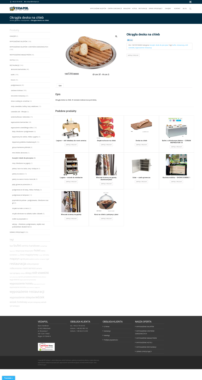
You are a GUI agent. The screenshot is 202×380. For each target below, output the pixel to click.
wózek (39, 297)
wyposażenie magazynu (33, 287)
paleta (27, 259)
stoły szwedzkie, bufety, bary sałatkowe (24, 106)
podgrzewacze (16, 85)
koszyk (40, 255)
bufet (174, 45)
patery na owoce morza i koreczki (23, 179)
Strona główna (15, 20)
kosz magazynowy (29, 254)
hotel (37, 250)
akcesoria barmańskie (18, 69)
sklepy (28, 272)
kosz (18, 255)
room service (29, 268)
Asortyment (25, 20)
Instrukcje (107, 331)
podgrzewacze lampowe (20, 195)
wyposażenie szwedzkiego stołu (22, 128)
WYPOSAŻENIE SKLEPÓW (98, 8)
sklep (23, 273)
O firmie (106, 327)
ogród (22, 259)
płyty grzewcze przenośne (21, 184)
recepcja (42, 259)
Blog (185, 8)
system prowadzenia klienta (28, 277)
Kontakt (177, 8)
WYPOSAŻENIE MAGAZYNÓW (146, 338)
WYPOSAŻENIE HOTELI (144, 342)
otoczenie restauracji (18, 96)
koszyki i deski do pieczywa (159, 45)
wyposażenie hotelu (21, 283)
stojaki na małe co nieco (20, 208)
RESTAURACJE (143, 8)
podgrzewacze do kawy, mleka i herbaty (25, 190)
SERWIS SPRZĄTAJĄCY (155, 8)
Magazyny (127, 8)
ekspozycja (20, 251)
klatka (43, 251)
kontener (13, 255)
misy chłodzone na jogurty (21, 163)
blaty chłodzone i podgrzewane (22, 131)
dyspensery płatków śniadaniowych (24, 142)
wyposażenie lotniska (18, 287)
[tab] (60, 85)
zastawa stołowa (17, 90)
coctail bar (43, 246)
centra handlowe (30, 245)
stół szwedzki (40, 273)
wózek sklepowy (34, 302)
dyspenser (12, 251)
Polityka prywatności (111, 340)
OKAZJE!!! (168, 8)
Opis (60, 86)
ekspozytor (29, 251)
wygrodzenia (14, 279)
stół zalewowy (14, 277)
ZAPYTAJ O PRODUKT (133, 55)
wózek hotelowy (18, 302)
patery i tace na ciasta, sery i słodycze (25, 169)
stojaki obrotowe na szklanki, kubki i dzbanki (27, 214)
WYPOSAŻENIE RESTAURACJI (146, 347)
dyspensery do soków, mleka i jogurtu (25, 137)
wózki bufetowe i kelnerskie (20, 117)
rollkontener (16, 268)
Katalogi (107, 335)
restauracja (180, 45)
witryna (43, 277)
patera (32, 259)
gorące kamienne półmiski (21, 147)
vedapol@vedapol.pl (32, 2)
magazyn (15, 258)
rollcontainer (32, 264)
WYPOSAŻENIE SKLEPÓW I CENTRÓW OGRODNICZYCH (29, 47)
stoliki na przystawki (19, 219)
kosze (13, 80)
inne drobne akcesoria (19, 153)
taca (39, 277)
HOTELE (134, 8)
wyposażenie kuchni (39, 284)
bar (11, 245)
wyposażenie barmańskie (19, 122)
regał (47, 259)
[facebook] (190, 2)
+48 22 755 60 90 (17, 2)
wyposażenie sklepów (22, 297)
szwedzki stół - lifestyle (19, 112)
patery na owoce (18, 174)
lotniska (46, 255)
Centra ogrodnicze (115, 8)
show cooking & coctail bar (20, 101)
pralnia (37, 259)
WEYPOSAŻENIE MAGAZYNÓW (20, 55)
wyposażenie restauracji (143, 48)
